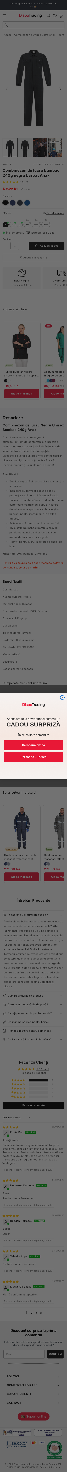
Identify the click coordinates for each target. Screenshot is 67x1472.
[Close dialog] (62, 697)
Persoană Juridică (33, 757)
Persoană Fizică (33, 745)
